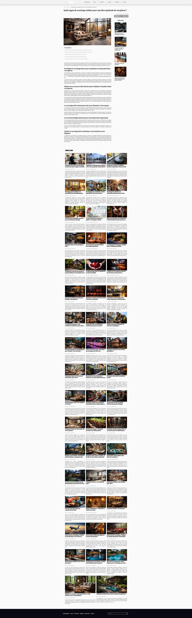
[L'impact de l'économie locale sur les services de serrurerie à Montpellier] (117, 264)
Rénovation (87, 613)
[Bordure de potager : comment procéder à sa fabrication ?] (96, 422)
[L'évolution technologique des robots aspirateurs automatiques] (117, 291)
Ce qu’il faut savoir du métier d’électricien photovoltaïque (115, 403)
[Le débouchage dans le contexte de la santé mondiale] (96, 264)
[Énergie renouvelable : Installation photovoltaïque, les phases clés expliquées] (75, 448)
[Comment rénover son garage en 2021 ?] (75, 238)
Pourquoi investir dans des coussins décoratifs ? (72, 509)
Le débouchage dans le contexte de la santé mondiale (95, 272)
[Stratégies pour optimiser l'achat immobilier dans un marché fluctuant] (96, 185)
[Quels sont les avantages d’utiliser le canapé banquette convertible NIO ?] (117, 528)
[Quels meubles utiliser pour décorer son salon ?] (75, 554)
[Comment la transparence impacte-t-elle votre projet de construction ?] (96, 158)
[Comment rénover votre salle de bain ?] (96, 475)
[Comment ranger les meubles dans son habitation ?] (120, 41)
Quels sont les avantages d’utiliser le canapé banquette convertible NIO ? (116, 536)
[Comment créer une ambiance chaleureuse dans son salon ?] (96, 317)
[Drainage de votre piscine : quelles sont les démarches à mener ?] (96, 554)
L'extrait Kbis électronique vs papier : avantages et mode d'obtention (94, 219)
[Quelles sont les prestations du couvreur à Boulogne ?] (117, 317)
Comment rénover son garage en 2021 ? (74, 245)
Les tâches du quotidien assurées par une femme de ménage (74, 219)
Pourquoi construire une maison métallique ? (116, 350)
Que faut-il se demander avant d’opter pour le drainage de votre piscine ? (116, 563)
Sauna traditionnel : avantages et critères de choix (95, 509)
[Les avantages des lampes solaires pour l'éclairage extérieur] (117, 238)
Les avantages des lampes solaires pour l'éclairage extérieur (116, 245)
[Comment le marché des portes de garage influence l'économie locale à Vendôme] (75, 264)
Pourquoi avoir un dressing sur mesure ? (120, 34)
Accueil (65, 7)
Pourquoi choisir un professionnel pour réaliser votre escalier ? (74, 350)
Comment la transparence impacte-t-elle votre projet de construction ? (96, 166)
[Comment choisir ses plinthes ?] (120, 57)
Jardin (71, 613)
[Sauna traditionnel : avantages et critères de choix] (96, 501)
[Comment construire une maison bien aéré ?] (117, 475)
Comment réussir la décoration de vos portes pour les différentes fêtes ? (116, 430)
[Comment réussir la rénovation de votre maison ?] (75, 422)
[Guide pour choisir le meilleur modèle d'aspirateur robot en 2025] (117, 158)
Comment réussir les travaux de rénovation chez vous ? (74, 376)
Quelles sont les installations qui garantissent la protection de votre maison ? (75, 483)
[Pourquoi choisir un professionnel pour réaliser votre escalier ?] (75, 342)
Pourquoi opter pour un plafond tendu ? (116, 376)
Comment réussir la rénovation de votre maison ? (74, 429)
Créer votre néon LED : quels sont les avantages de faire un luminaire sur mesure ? (95, 351)
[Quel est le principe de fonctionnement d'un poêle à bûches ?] (120, 71)
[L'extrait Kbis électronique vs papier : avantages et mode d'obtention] (96, 211)
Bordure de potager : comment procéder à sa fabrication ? (94, 429)
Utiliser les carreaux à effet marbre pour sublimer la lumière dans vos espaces (78, 52)
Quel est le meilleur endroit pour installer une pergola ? (74, 298)
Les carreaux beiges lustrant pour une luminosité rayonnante (75, 56)
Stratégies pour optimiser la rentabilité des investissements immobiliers (73, 193)
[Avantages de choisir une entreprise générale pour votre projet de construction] (117, 185)
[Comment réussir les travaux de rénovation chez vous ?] (75, 369)
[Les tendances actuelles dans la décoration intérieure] (96, 238)
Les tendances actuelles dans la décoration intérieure (95, 245)
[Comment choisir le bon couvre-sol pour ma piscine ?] (111, 584)
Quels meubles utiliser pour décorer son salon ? (75, 562)
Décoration (76, 613)
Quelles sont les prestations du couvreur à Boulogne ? (115, 325)
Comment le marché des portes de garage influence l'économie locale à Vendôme (75, 272)
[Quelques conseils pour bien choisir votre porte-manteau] (96, 291)
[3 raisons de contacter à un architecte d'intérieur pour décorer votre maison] (75, 317)
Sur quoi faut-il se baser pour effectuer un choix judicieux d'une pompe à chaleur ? (96, 377)
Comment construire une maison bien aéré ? (116, 482)
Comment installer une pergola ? (116, 508)
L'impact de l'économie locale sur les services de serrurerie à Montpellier (116, 272)
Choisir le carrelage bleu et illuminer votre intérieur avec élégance (76, 58)
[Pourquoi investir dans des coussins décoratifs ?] (75, 501)
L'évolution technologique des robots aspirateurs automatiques (116, 298)
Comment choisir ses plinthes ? (119, 64)
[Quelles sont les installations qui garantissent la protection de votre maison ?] (75, 475)
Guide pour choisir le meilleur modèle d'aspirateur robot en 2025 (116, 166)
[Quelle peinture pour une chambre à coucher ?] (75, 395)
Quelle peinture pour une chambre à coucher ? (74, 403)
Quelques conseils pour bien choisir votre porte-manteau (96, 298)
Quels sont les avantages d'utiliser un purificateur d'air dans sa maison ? (74, 536)
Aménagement (66, 613)
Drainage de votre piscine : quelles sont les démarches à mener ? (95, 562)
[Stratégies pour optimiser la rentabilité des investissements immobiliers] (75, 185)
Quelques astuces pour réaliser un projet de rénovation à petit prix (95, 456)
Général (68, 7)
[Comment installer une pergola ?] (117, 501)
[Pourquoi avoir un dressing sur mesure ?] (120, 27)
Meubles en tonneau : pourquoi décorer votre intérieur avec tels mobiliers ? (77, 594)
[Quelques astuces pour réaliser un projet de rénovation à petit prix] (96, 448)
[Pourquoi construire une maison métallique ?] (117, 342)
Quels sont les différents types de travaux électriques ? (95, 535)
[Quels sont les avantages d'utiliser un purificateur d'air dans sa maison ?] (75, 528)
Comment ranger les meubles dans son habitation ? (119, 49)
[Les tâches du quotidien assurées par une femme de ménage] (75, 211)
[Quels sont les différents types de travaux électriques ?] (96, 528)
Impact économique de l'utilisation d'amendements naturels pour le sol (116, 219)
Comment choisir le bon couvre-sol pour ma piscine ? (111, 594)
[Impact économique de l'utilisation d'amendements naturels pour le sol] (117, 211)
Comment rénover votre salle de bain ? (95, 482)
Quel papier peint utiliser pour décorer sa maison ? (115, 456)
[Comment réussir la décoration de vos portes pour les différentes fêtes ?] (117, 422)
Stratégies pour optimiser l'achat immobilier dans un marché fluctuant (95, 193)
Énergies (82, 613)
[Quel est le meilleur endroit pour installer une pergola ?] (75, 291)
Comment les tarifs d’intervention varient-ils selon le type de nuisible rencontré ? (75, 166)
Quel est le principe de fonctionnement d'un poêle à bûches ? (120, 79)
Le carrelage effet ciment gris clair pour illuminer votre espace (75, 54)
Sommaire (68, 47)
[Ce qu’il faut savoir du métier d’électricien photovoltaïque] (117, 395)
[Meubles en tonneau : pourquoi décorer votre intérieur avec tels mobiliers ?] (80, 584)
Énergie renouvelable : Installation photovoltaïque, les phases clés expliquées (75, 457)
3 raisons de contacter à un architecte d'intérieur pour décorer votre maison (75, 325)
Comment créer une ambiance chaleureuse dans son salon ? (94, 325)
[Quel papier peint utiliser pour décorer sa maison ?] (117, 448)
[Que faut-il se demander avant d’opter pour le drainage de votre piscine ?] (117, 554)
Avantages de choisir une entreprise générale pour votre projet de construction (115, 193)
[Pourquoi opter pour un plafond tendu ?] (117, 369)
